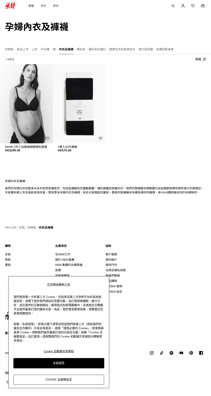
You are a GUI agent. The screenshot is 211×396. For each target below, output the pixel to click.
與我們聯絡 (113, 275)
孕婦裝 (31, 227)
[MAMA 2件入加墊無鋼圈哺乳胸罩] (26, 103)
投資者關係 (62, 275)
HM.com (10, 227)
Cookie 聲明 (114, 286)
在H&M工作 (62, 254)
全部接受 (58, 363)
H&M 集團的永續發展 (68, 265)
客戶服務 (111, 254)
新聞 (58, 270)
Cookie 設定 (114, 291)
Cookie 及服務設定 (59, 379)
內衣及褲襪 (46, 227)
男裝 (43, 6)
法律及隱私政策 (116, 270)
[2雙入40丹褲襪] (79, 103)
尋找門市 (111, 265)
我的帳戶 (111, 259)
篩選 (198, 59)
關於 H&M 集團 (64, 259)
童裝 (56, 6)
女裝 (31, 6)
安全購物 (111, 281)
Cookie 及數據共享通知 (59, 351)
